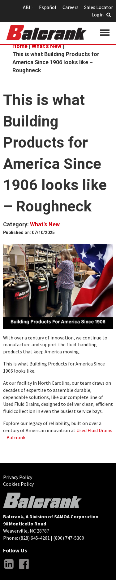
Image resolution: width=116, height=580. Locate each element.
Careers (70, 7)
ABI (26, 7)
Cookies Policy (18, 484)
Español (47, 7)
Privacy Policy (17, 477)
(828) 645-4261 (34, 538)
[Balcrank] (46, 32)
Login (98, 14)
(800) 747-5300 (68, 538)
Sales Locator (98, 7)
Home (20, 46)
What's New (46, 46)
